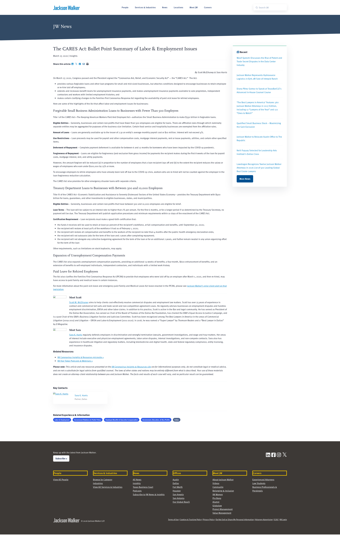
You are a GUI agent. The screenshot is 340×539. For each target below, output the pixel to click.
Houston (177, 490)
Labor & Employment (62, 420)
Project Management (222, 509)
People (125, 7)
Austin (176, 479)
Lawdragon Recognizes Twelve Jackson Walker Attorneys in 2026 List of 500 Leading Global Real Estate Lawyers (259, 167)
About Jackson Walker (223, 479)
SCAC (276, 519)
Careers (208, 7)
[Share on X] (76, 64)
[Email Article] (84, 64)
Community (217, 487)
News (164, 7)
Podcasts (137, 490)
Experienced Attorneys (263, 479)
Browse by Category (102, 479)
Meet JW (194, 7)
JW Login (283, 519)
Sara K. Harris (75, 334)
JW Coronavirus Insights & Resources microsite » (80, 357)
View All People (60, 479)
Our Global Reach (181, 502)
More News (244, 178)
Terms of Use (173, 519)
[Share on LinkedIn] (73, 64)
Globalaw (217, 505)
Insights (137, 483)
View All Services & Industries (107, 487)
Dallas (177, 420)
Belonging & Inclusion (223, 490)
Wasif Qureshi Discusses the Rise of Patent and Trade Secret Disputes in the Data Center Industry (259, 61)
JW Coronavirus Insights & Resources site (131, 366)
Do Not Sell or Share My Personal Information (235, 519)
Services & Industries (145, 7)
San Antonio (178, 498)
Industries (98, 483)
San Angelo (178, 494)
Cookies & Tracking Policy (191, 519)
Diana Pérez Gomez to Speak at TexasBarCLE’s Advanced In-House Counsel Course (259, 90)
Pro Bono (216, 498)
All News (137, 479)
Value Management (221, 513)
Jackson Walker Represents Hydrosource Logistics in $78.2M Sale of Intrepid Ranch (257, 76)
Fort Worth (178, 487)
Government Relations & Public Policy (87, 420)
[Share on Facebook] (80, 64)
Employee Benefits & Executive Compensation (122, 420)
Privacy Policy (208, 519)
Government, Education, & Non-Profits (156, 420)
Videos (215, 483)
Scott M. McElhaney (78, 302)
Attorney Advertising (264, 519)
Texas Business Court (143, 487)
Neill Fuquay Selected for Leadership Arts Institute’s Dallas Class (257, 152)
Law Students (258, 483)
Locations (178, 7)
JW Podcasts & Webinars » (75, 361)
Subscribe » (61, 458)
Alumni (215, 502)
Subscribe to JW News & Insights (149, 494)
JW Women (217, 494)
